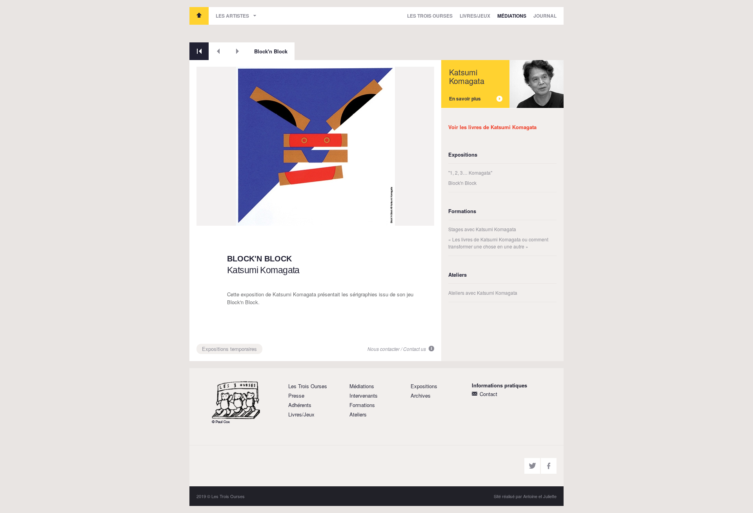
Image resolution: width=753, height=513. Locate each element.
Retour (199, 51)
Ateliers (358, 414)
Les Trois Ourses (199, 16)
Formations (362, 405)
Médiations (511, 15)
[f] (549, 466)
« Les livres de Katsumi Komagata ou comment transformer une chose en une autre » (498, 243)
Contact (488, 394)
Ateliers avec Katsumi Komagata (482, 292)
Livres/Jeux (475, 15)
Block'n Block (270, 51)
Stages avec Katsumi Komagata (482, 229)
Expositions (424, 386)
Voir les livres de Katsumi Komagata (492, 127)
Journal (545, 15)
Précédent (218, 51)
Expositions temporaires (229, 348)
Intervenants (363, 395)
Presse (296, 395)
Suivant (237, 51)
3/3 (205, 217)
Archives (421, 395)
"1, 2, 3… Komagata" (470, 172)
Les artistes (232, 15)
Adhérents (299, 405)
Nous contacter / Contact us (396, 348)
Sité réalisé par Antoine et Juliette (525, 496)
